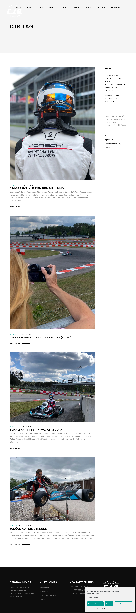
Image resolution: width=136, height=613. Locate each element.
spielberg (108, 96)
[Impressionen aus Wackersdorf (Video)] (52, 272)
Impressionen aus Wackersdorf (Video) (40, 337)
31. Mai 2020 (13, 185)
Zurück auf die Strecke (28, 528)
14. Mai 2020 (13, 525)
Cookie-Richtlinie (102, 609)
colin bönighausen (112, 75)
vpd (117, 96)
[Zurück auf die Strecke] (52, 489)
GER (22, 185)
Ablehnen (109, 604)
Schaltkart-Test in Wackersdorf (36, 429)
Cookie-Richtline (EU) (48, 596)
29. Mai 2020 (13, 334)
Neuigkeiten (28, 185)
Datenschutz (111, 609)
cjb (106, 73)
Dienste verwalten (93, 598)
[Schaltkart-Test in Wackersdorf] (52, 387)
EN (22, 334)
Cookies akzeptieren (95, 604)
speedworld (109, 93)
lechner (108, 81)
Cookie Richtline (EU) (113, 144)
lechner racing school (113, 84)
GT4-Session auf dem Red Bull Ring (37, 188)
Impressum (119, 609)
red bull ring (110, 90)
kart (119, 78)
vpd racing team (111, 98)
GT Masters (109, 78)
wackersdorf (110, 101)
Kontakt (107, 148)
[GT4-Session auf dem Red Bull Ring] (52, 123)
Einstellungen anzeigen (124, 604)
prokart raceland (111, 87)
